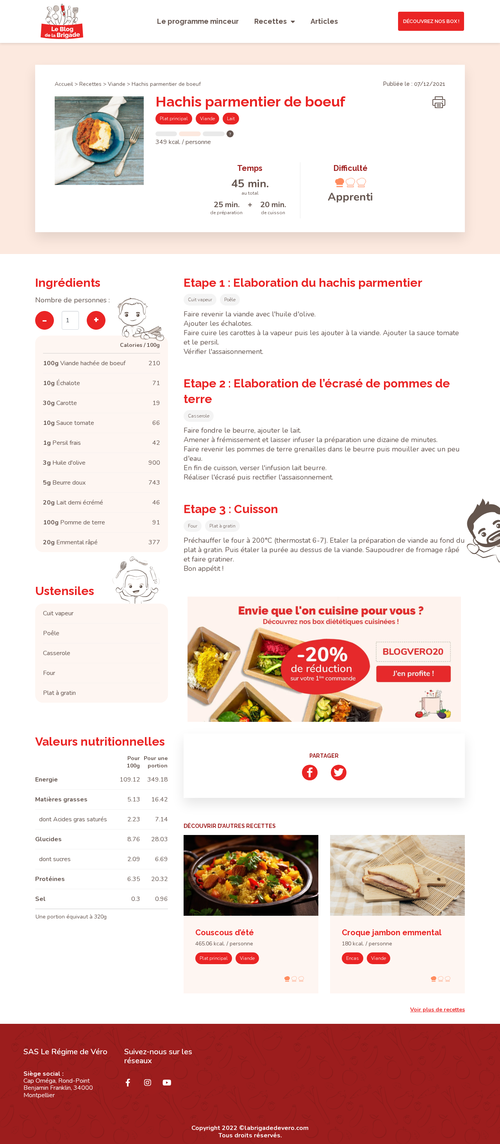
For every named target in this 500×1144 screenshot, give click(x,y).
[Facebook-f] (132, 1086)
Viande (116, 84)
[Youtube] (171, 1086)
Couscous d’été (224, 932)
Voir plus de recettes (437, 1009)
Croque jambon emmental (391, 932)
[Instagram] (151, 1086)
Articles (324, 21)
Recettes (270, 21)
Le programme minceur (198, 21)
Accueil (64, 84)
